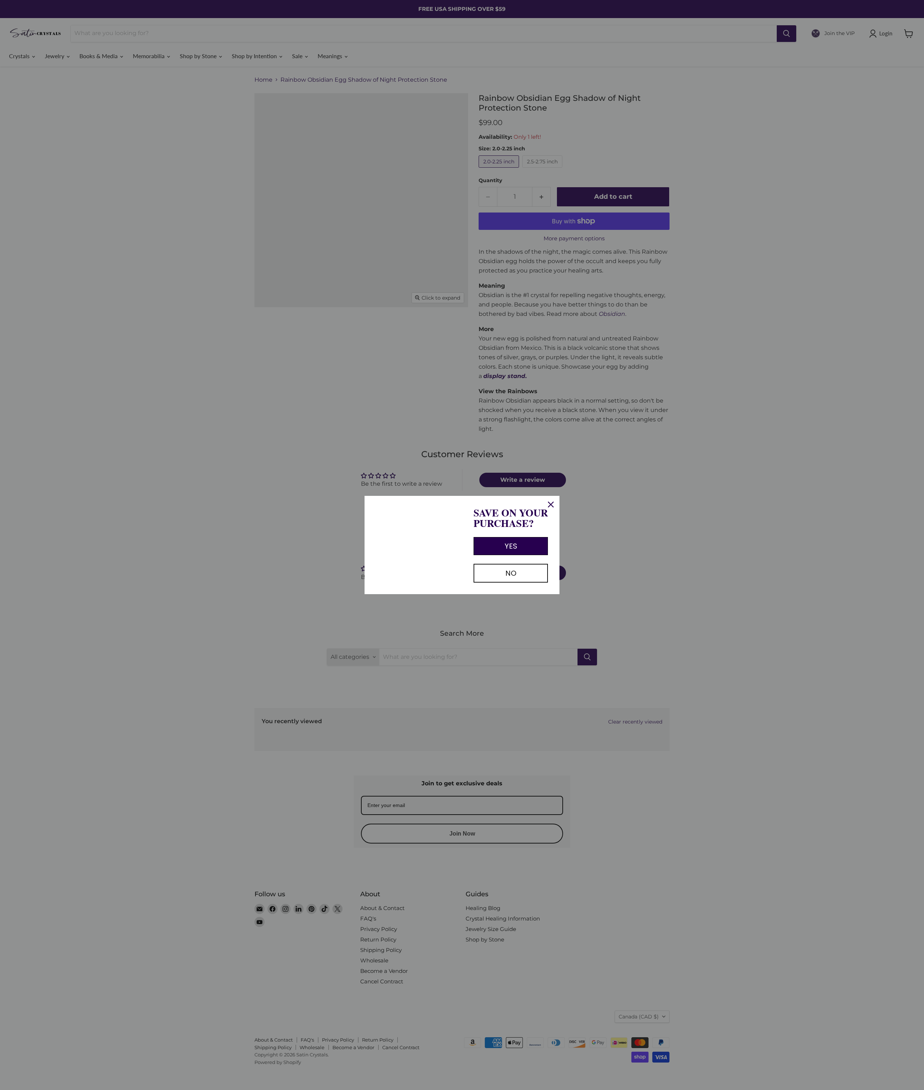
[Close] (550, 504)
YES (511, 546)
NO (511, 573)
